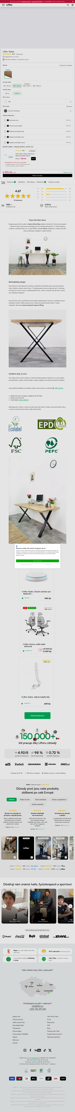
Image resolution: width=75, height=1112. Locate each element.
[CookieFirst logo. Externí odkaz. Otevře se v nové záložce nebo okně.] (16, 546)
